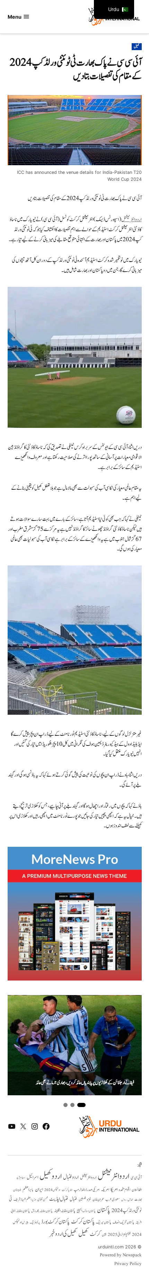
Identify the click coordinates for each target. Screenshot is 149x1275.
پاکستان (103, 1210)
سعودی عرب (112, 1199)
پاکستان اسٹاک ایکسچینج (86, 1211)
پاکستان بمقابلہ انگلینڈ (64, 1211)
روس (123, 1199)
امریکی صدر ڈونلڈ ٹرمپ (86, 1190)
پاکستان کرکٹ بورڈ (55, 1221)
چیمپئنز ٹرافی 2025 (119, 1235)
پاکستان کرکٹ (83, 1222)
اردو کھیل (51, 1176)
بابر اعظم (28, 1189)
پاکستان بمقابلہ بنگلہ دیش (42, 1211)
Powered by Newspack (121, 1255)
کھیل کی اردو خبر (63, 1233)
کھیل (136, 47)
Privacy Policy (128, 1264)
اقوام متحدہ (124, 1189)
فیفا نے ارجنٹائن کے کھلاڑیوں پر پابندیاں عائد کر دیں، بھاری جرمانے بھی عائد (85, 1083)
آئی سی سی (136, 1177)
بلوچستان (17, 1190)
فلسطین (82, 1199)
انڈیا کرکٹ (67, 1190)
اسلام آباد (20, 1178)
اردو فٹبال (71, 1177)
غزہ (89, 1199)
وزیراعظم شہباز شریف (25, 1199)
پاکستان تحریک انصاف (123, 1222)
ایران (39, 1189)
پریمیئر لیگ (35, 1222)
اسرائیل (32, 1177)
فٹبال (73, 1199)
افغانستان (137, 1190)
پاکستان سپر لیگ (103, 1222)
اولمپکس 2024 (52, 1190)
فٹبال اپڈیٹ (58, 1198)
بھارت (138, 1199)
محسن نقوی (42, 1199)
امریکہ (105, 1189)
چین (104, 1235)
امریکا (114, 1189)
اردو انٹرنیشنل (131, 219)
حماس (130, 1199)
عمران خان (98, 1199)
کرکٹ (95, 1234)
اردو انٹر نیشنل (88, 1177)
